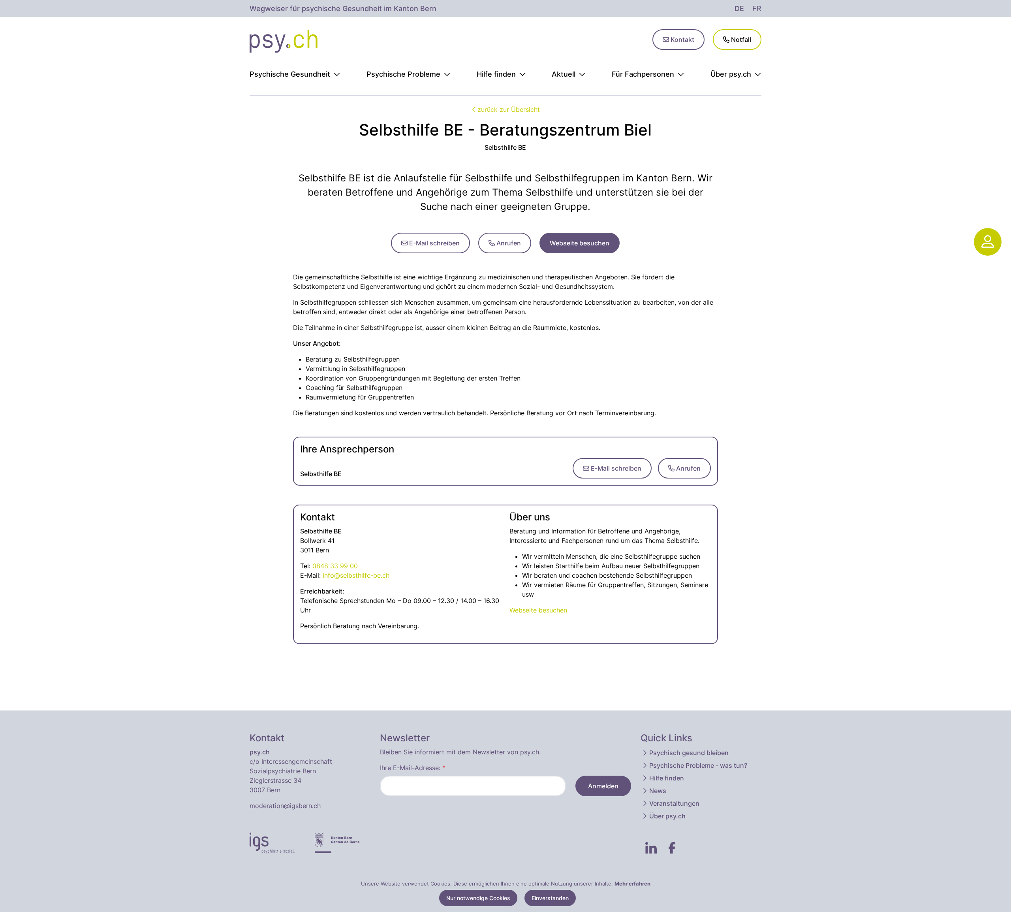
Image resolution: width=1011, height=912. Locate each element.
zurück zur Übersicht (508, 109)
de (739, 8)
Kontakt (681, 39)
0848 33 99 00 (335, 566)
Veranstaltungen (674, 803)
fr (756, 8)
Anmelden (603, 786)
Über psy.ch (667, 816)
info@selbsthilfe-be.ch (356, 575)
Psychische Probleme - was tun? (698, 765)
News (657, 791)
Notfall (740, 39)
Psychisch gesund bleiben (689, 753)
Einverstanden (550, 898)
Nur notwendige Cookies (478, 898)
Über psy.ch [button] (730, 74)
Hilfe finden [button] (496, 74)
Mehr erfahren (632, 883)
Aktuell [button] (563, 74)
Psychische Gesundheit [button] (290, 74)
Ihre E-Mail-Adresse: (412, 768)
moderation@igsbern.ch (285, 806)
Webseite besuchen (579, 243)
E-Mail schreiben (434, 243)
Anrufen (508, 243)
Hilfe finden (666, 778)
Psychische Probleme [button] (403, 74)
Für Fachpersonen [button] (643, 74)
